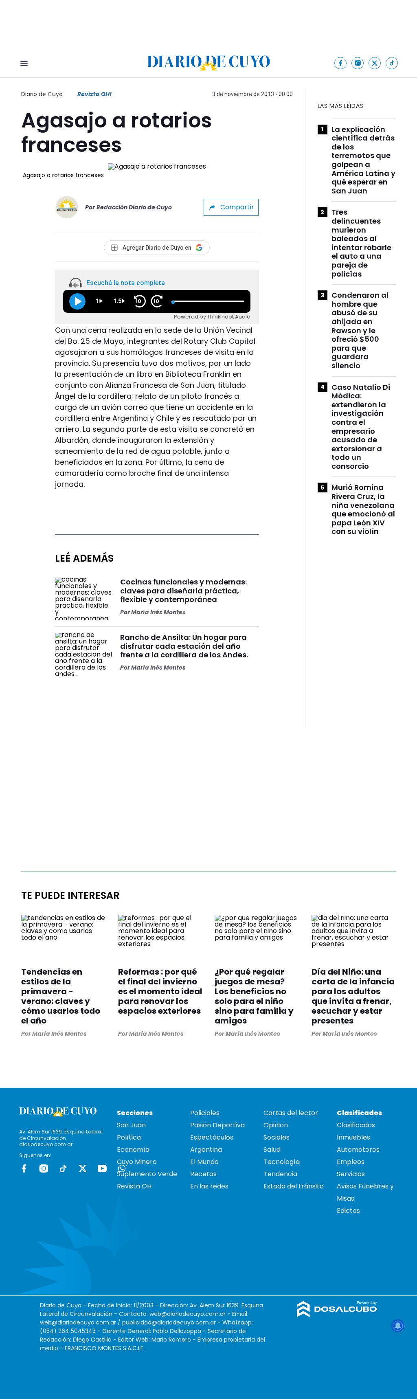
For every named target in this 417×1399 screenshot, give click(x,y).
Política (129, 1137)
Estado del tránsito (293, 1186)
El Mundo (204, 1161)
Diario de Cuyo (42, 94)
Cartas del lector (290, 1113)
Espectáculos (211, 1137)
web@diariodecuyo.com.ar (187, 1314)
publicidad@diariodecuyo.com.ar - (172, 1322)
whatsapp (122, 1168)
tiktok (63, 1168)
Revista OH (134, 1186)
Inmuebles (353, 1137)
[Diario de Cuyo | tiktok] (392, 63)
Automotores (358, 1149)
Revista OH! (94, 94)
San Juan (131, 1125)
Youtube (102, 1168)
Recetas (203, 1174)
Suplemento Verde (147, 1174)
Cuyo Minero (137, 1161)
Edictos (348, 1210)
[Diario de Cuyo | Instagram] (358, 63)
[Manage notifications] (397, 1325)
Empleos (350, 1161)
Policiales (204, 1113)
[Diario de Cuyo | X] (375, 63)
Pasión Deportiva (217, 1125)
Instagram (43, 1168)
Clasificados (356, 1125)
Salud (272, 1149)
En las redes (209, 1186)
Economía (133, 1149)
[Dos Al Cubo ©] (337, 1315)
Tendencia (280, 1174)
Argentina (206, 1149)
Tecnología (281, 1161)
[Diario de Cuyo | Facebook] (341, 63)
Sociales (276, 1137)
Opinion (275, 1125)
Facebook (24, 1168)
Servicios (351, 1174)
